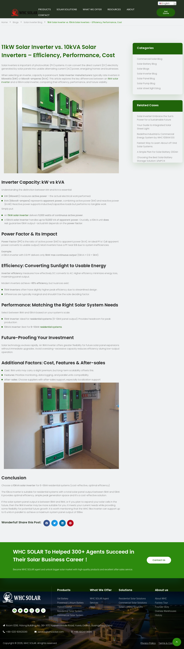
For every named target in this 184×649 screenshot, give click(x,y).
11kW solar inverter (18, 215)
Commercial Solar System (70, 615)
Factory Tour (161, 602)
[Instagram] (31, 610)
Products (44, 9)
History (158, 615)
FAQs (92, 607)
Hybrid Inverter (64, 607)
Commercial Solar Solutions (133, 602)
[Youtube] (26, 610)
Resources (114, 9)
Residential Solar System (69, 611)
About (131, 9)
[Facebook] (14, 610)
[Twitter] (20, 610)
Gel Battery (62, 598)
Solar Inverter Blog (33, 22)
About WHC (161, 598)
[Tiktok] (37, 610)
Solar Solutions (67, 9)
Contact (44, 15)
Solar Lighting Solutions (131, 607)
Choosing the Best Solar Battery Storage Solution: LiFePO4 (154, 159)
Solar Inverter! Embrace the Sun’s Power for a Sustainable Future (155, 118)
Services (94, 602)
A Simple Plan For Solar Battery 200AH (157, 152)
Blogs (16, 22)
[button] (166, 12)
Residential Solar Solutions (132, 598)
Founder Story (162, 607)
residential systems (51, 327)
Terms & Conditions (169, 643)
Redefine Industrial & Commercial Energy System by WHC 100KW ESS (156, 135)
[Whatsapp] (43, 610)
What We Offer (92, 9)
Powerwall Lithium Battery (70, 602)
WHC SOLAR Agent (99, 598)
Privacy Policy (148, 643)
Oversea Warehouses (165, 611)
